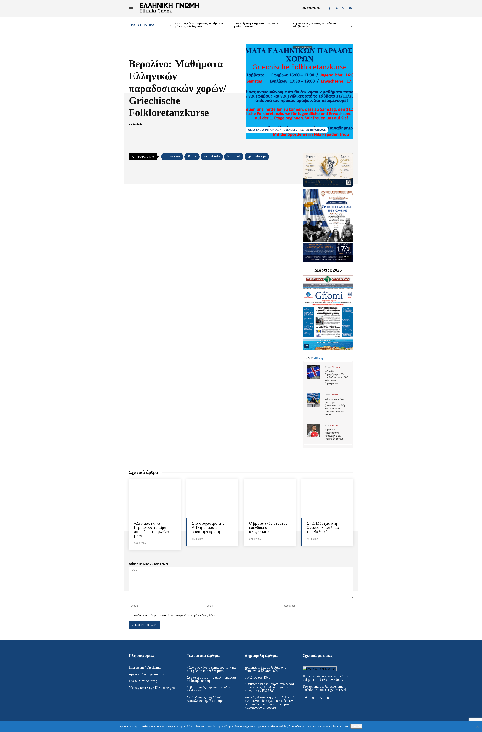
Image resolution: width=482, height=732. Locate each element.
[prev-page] (170, 25)
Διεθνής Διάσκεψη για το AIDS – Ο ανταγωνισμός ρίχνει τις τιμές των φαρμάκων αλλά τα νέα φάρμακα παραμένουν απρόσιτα (270, 702)
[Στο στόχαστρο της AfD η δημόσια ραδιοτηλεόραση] (212, 498)
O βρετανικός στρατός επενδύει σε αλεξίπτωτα (314, 25)
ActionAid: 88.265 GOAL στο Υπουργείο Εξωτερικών (265, 669)
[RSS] (336, 8)
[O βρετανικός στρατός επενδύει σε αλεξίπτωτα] (270, 498)
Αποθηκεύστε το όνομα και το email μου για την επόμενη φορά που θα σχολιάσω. (174, 615)
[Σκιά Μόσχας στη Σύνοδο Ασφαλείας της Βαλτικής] (327, 498)
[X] (343, 8)
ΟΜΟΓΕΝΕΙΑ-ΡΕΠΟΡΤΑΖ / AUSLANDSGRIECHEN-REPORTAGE (287, 130)
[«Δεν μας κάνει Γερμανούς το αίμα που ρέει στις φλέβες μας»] (155, 498)
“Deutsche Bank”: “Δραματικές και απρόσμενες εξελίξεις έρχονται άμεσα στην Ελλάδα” (269, 687)
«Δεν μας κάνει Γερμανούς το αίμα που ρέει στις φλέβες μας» (199, 25)
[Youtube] (350, 8)
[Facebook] (330, 8)
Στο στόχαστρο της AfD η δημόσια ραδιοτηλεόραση (256, 25)
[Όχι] (477, 726)
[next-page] (351, 25)
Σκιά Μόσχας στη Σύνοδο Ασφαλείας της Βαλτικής (323, 527)
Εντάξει (356, 726)
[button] (311, 8)
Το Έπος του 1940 (257, 677)
